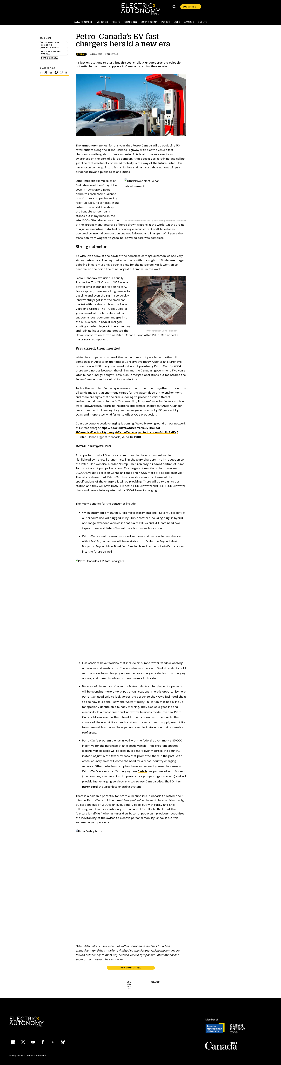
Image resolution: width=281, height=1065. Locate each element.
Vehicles (102, 21)
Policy (165, 21)
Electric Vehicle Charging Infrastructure (50, 45)
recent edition (162, 464)
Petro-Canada (49, 58)
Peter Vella (111, 54)
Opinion (81, 54)
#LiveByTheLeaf (148, 428)
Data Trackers (83, 21)
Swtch (142, 771)
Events (202, 21)
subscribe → (191, 6)
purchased (90, 787)
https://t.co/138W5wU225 (118, 428)
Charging (130, 21)
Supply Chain (149, 21)
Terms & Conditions (35, 1055)
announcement (92, 145)
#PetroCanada (126, 432)
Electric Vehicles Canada (50, 52)
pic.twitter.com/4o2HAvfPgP (158, 432)
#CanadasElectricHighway (95, 432)
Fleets (116, 21)
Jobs (177, 21)
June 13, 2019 (131, 437)
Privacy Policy (16, 1055)
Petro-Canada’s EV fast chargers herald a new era (123, 40)
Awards (189, 21)
